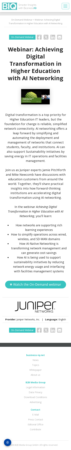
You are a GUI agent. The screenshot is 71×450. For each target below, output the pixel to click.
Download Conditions (35, 397)
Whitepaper (35, 369)
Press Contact (35, 419)
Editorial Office (35, 424)
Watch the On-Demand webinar (37, 284)
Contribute (35, 429)
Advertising (35, 402)
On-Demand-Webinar (21, 19)
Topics (35, 365)
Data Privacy (35, 392)
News (36, 360)
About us (35, 374)
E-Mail (35, 414)
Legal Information (35, 387)
